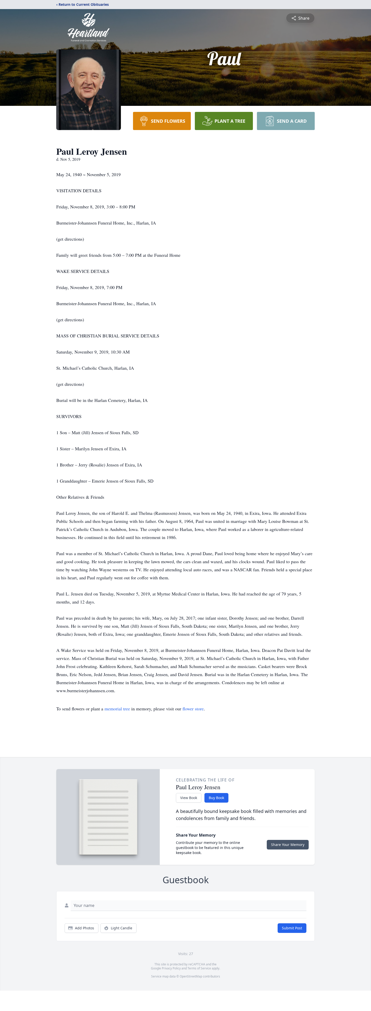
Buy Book (216, 797)
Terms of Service (199, 968)
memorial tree (117, 709)
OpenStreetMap (191, 976)
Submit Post (292, 928)
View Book (188, 797)
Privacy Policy (171, 968)
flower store (193, 709)
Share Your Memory (287, 844)
